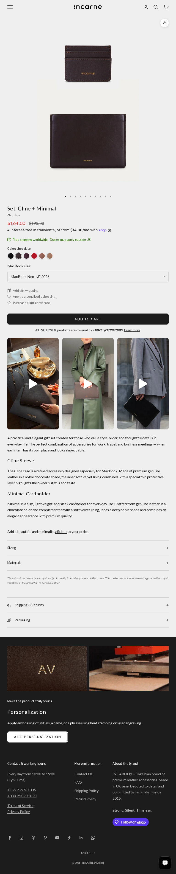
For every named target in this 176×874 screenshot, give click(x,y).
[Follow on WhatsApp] (93, 837)
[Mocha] (41, 255)
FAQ (78, 782)
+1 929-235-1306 (21, 789)
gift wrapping (28, 290)
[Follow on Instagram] (21, 837)
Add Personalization (37, 737)
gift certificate (39, 303)
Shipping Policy (86, 790)
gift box (61, 531)
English (85, 852)
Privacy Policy (18, 811)
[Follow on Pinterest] (45, 837)
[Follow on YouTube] (57, 837)
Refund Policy (85, 799)
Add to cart (88, 319)
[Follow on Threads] (33, 837)
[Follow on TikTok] (69, 837)
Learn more (132, 330)
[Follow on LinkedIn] (81, 837)
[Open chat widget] (165, 863)
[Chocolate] (18, 255)
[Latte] (49, 255)
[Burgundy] (26, 255)
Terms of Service (20, 805)
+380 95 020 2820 (21, 795)
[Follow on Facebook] (9, 837)
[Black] (10, 255)
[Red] (34, 255)
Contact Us (83, 774)
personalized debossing (38, 296)
